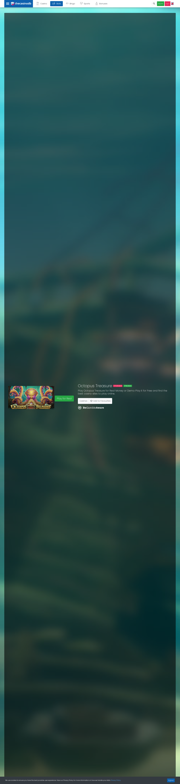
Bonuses (103, 3)
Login (167, 4)
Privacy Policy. (116, 780)
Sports (87, 3)
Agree (171, 780)
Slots (58, 3)
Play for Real (64, 398)
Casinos (83, 400)
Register (160, 4)
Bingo (72, 3)
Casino (43, 3)
